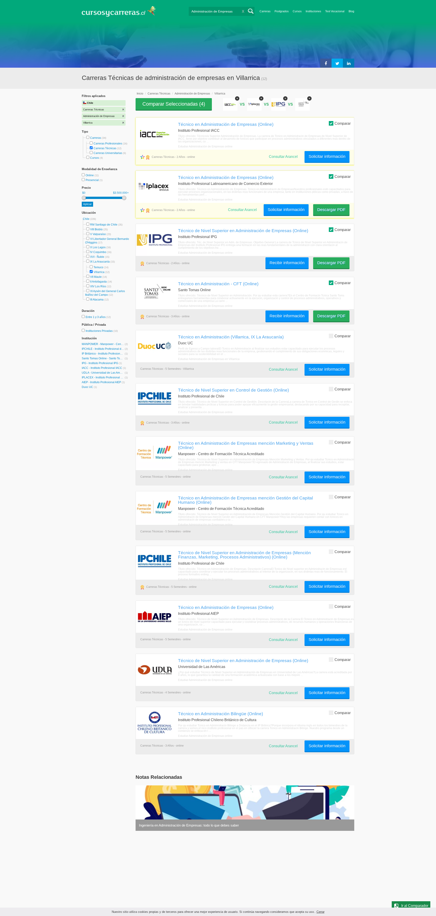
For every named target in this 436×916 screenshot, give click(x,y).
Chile (86, 219)
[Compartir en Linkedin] (348, 63)
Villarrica (99, 272)
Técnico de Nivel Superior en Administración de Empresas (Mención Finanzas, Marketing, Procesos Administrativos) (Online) (244, 554)
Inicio (140, 93)
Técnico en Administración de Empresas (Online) (225, 124)
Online (90, 175)
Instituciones (313, 11)
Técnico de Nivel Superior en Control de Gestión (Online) (233, 389)
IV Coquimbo (98, 252)
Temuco (98, 267)
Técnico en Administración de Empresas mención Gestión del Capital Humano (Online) (245, 500)
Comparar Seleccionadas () (173, 104)
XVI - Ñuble (97, 256)
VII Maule (96, 276)
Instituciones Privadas (102, 331)
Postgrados (282, 11)
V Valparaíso (98, 234)
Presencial (92, 180)
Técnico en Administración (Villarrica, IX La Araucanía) (231, 336)
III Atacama (97, 299)
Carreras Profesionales (108, 143)
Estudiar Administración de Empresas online (205, 146)
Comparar (342, 123)
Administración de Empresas (192, 93)
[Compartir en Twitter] (337, 63)
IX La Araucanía (100, 261)
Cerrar (321, 912)
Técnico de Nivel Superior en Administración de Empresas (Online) (243, 230)
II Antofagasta (98, 281)
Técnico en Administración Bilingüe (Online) (220, 713)
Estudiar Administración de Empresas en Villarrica (209, 359)
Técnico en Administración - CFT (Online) (218, 283)
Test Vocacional (334, 11)
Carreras (265, 11)
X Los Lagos (98, 247)
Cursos (297, 11)
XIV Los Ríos (98, 286)
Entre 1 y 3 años (96, 317)
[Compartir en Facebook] (326, 63)
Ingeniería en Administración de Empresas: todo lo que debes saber (189, 825)
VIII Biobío (96, 229)
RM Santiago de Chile (103, 224)
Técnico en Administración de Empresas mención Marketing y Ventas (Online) (245, 445)
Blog (351, 11)
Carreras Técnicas (105, 148)
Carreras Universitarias (108, 153)
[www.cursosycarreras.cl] (121, 11)
